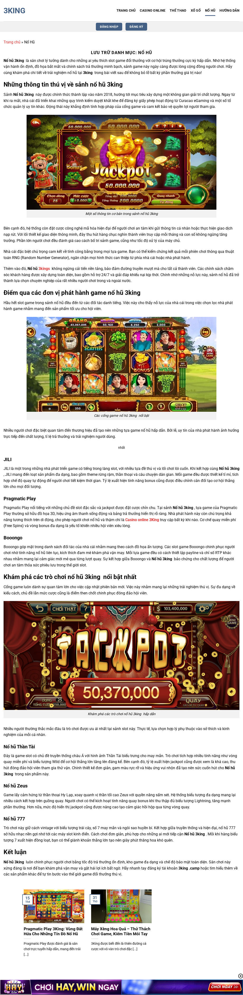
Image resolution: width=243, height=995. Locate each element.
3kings (44, 268)
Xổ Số (196, 11)
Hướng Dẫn (229, 11)
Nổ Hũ (210, 11)
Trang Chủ (126, 11)
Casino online (152, 11)
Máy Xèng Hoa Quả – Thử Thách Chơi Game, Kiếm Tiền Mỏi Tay (120, 931)
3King (14, 10)
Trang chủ (12, 42)
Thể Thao (178, 11)
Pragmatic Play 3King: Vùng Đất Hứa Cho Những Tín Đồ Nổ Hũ (53, 931)
